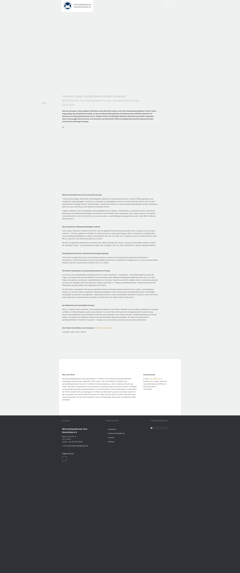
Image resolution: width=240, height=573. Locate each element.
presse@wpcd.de (155, 379)
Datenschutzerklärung (116, 433)
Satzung (111, 442)
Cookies (111, 437)
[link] (159, 497)
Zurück (43, 103)
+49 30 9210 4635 (75, 442)
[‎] (176, 6)
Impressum (112, 429)
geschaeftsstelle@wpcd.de (78, 446)
